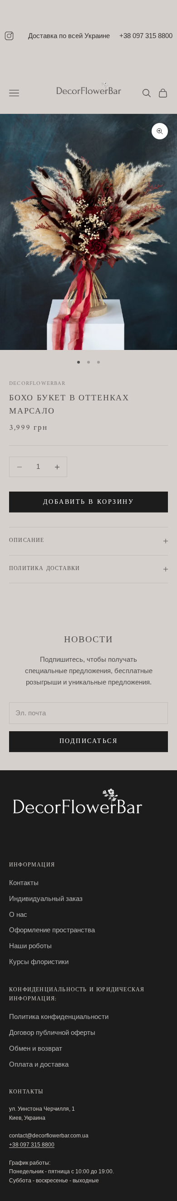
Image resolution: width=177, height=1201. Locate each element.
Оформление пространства (52, 930)
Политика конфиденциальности (58, 1016)
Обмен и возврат (35, 1048)
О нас (18, 914)
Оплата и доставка (39, 1064)
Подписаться (88, 741)
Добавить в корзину (88, 502)
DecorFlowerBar (37, 384)
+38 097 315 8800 (145, 35)
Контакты (24, 882)
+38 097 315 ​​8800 (31, 1145)
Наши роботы (30, 946)
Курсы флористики (39, 961)
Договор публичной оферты (52, 1032)
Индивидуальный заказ (46, 898)
